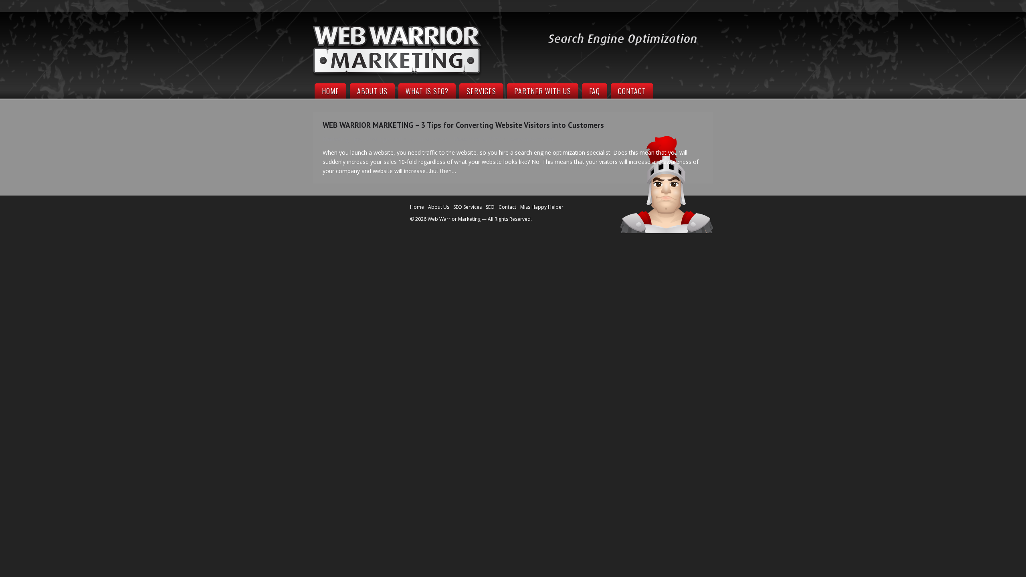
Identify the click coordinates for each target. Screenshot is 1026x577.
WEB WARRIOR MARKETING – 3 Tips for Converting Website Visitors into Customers (463, 125)
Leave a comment (531, 139)
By (428, 139)
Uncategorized (383, 139)
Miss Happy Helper (541, 207)
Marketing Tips (342, 139)
